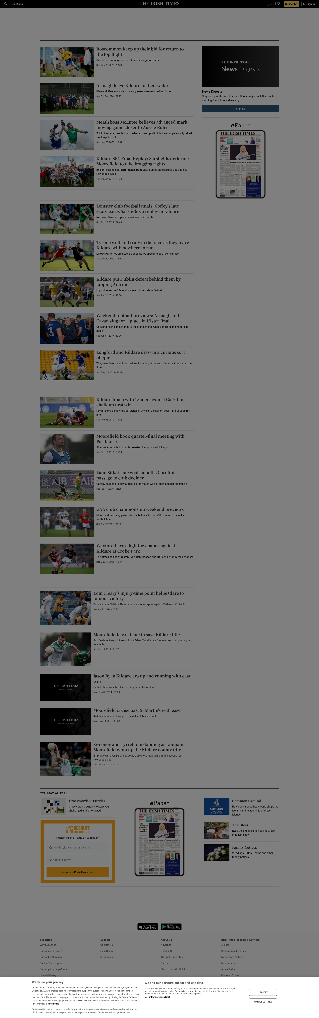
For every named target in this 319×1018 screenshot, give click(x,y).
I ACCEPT (263, 992)
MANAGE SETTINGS (263, 1002)
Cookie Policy (52, 1004)
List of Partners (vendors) (157, 997)
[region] (159, 997)
